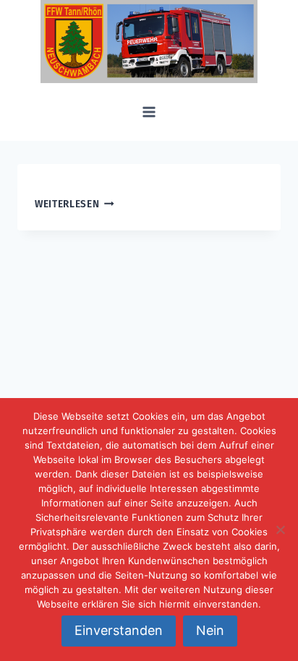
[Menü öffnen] (149, 111)
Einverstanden (118, 630)
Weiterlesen (67, 204)
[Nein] (280, 529)
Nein (210, 630)
